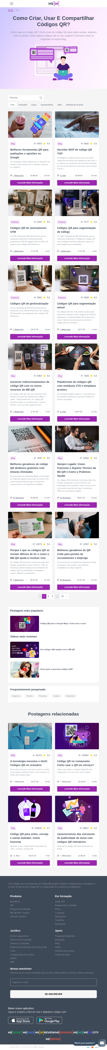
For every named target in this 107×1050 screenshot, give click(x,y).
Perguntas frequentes (65, 936)
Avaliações (60, 924)
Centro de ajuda (62, 955)
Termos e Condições (19, 943)
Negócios (16, 696)
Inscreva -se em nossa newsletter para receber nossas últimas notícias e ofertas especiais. (52, 973)
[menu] (11, 3)
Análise (57, 696)
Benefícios (15, 901)
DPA (12, 962)
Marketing (70, 696)
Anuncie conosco (18, 916)
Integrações (60, 916)
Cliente (29, 696)
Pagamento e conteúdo (66, 905)
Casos (34, 105)
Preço (58, 909)
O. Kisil (63, 176)
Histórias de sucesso (74, 105)
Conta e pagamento (19, 936)
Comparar (59, 913)
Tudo (12, 105)
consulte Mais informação (30, 183)
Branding (43, 696)
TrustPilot (59, 920)
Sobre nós (60, 901)
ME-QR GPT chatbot (19, 913)
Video (59, 105)
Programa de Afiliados (20, 909)
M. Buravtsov (18, 498)
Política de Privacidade (21, 940)
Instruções (23, 105)
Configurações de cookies (22, 955)
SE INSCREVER (53, 994)
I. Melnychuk (18, 176)
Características (47, 105)
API (12, 905)
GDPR (13, 958)
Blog (57, 943)
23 (62, 596)
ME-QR (10, 10)
